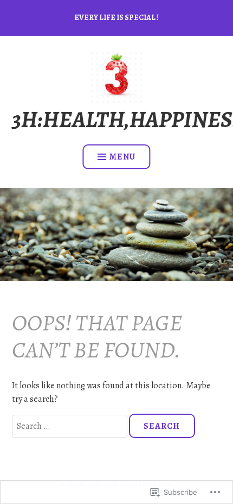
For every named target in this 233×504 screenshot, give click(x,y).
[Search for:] (70, 426)
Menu (122, 157)
